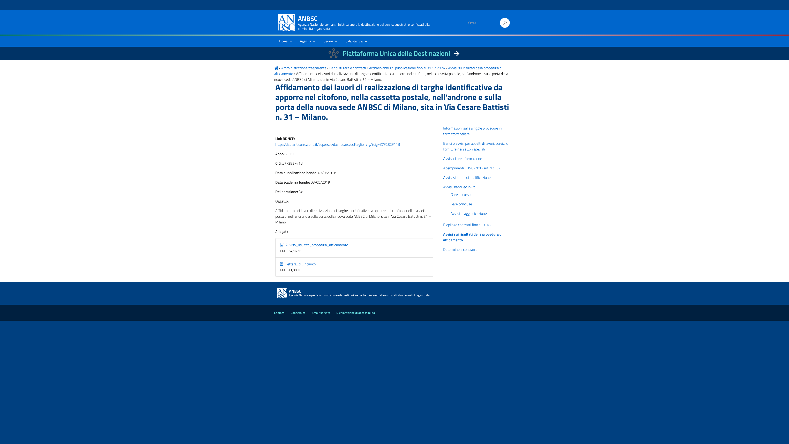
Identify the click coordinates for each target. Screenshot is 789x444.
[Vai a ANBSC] (276, 68)
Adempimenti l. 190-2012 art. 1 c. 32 (471, 168)
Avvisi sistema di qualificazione (467, 177)
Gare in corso (461, 194)
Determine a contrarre (460, 249)
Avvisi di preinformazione (462, 158)
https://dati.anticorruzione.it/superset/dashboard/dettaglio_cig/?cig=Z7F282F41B (337, 144)
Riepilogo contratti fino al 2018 (466, 225)
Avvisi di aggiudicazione (469, 213)
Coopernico (298, 312)
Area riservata (321, 312)
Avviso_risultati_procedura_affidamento (316, 245)
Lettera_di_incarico (300, 264)
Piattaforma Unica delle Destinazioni (396, 53)
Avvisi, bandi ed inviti (459, 187)
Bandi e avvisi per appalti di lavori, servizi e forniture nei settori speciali (475, 146)
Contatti (279, 312)
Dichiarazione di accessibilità (355, 312)
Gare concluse (461, 204)
